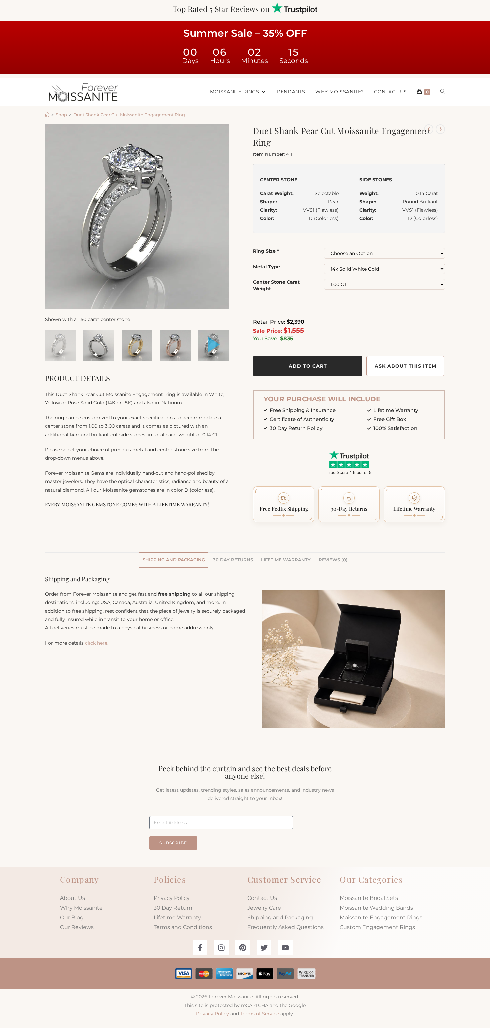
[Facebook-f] (200, 947)
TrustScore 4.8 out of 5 (349, 472)
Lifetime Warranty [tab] (286, 559)
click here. (96, 643)
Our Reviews (77, 927)
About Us (72, 898)
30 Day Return (173, 908)
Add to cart (308, 366)
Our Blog (72, 917)
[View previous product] (428, 129)
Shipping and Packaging (280, 917)
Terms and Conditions (183, 927)
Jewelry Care (264, 908)
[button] (283, 504)
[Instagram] (221, 947)
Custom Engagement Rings (377, 927)
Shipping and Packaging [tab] (174, 559)
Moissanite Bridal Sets (369, 898)
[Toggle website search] (442, 91)
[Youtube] (285, 947)
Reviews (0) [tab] (333, 559)
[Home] (47, 114)
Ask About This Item (405, 366)
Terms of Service (259, 1014)
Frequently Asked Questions (285, 927)
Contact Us (262, 898)
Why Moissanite (81, 908)
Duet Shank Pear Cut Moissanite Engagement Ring (129, 114)
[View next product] (440, 129)
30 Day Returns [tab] (233, 559)
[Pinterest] (242, 947)
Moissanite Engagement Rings (381, 917)
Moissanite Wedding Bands (376, 908)
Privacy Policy (172, 898)
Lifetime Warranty (177, 917)
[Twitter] (264, 947)
